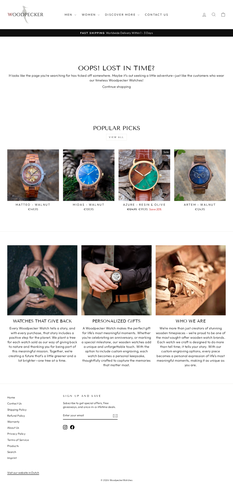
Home (11, 397)
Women (89, 14)
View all (116, 137)
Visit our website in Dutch (23, 472)
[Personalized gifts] (116, 280)
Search (11, 452)
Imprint (12, 458)
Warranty (13, 421)
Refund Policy (16, 415)
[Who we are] (191, 280)
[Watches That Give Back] (42, 280)
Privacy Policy (16, 433)
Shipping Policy (17, 409)
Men (69, 14)
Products (13, 446)
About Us (13, 427)
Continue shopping (116, 87)
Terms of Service (18, 440)
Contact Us (156, 14)
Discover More (121, 14)
